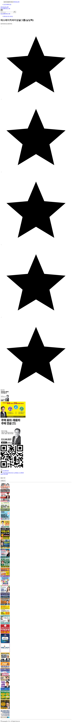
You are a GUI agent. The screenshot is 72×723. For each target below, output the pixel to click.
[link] (36, 487)
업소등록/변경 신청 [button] (5, 8)
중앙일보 (4, 7)
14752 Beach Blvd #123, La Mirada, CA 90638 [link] (13, 472)
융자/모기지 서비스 (8, 16)
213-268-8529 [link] (5, 470)
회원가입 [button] (9, 4)
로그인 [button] (5, 4)
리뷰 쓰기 (3, 480)
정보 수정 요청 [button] (4, 474)
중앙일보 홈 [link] (16, 1)
